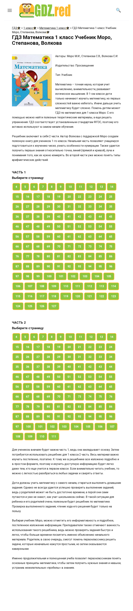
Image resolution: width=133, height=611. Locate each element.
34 (100, 206)
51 (69, 226)
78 (37, 256)
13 (101, 186)
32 (79, 206)
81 (58, 256)
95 (100, 266)
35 (110, 206)
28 (37, 206)
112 (89, 286)
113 (101, 286)
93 (79, 266)
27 (27, 206)
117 (41, 296)
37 (27, 216)
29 (48, 206)
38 (37, 216)
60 (58, 236)
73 (89, 246)
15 (17, 196)
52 (79, 226)
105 (109, 276)
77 (27, 256)
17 (37, 196)
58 (37, 236)
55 (110, 226)
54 (100, 226)
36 (17, 216)
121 (89, 296)
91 (58, 266)
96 (110, 266)
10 (70, 186)
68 (37, 246)
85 (100, 256)
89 (37, 266)
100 (49, 276)
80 (48, 256)
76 (17, 256)
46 (17, 226)
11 (80, 186)
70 (58, 246)
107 (30, 286)
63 (89, 236)
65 (110, 236)
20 (69, 196)
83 (79, 256)
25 (110, 196)
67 (27, 246)
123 (113, 296)
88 (27, 266)
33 (89, 206)
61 (69, 236)
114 (113, 286)
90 (48, 266)
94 (89, 266)
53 (89, 226)
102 (73, 276)
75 (110, 246)
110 (65, 286)
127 (53, 306)
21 (79, 347)
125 (30, 306)
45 (110, 216)
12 (90, 186)
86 (110, 256)
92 (69, 266)
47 (27, 226)
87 (17, 266)
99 (37, 276)
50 (58, 226)
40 (58, 216)
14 (111, 186)
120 (77, 296)
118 (53, 296)
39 (48, 216)
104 (97, 276)
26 (17, 206)
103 (85, 276)
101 (61, 276)
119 (65, 296)
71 (69, 246)
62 (79, 236)
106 (18, 286)
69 (48, 246)
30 (58, 206)
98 (27, 276)
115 (18, 296)
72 (79, 246)
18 (48, 196)
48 (37, 226)
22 (79, 196)
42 (79, 216)
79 (37, 406)
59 (48, 236)
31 (69, 206)
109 (53, 286)
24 (100, 196)
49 (48, 226)
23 (89, 196)
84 (89, 256)
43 (89, 216)
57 (27, 236)
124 (18, 306)
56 (17, 236)
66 (17, 246)
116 (30, 296)
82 (69, 256)
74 (100, 246)
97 (17, 276)
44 (100, 216)
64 (100, 236)
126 (41, 306)
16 (27, 196)
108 (41, 286)
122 (101, 296)
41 (69, 216)
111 (77, 286)
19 (58, 196)
